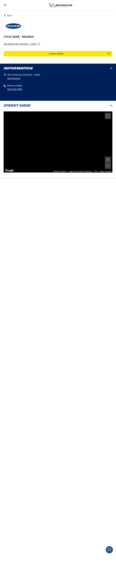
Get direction (13, 78)
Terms (96, 171)
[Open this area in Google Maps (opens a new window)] (9, 170)
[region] (58, 141)
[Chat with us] (109, 549)
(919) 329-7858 (14, 89)
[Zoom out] (108, 166)
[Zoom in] (108, 160)
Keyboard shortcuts (60, 171)
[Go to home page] (61, 5)
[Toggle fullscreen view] (108, 116)
